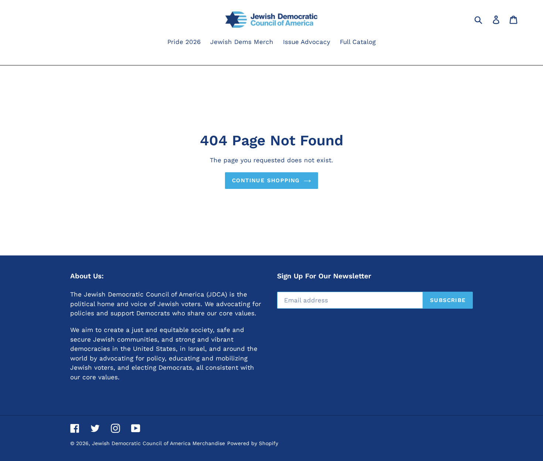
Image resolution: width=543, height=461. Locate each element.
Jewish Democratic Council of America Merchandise (158, 443)
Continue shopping (266, 180)
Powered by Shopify (252, 443)
